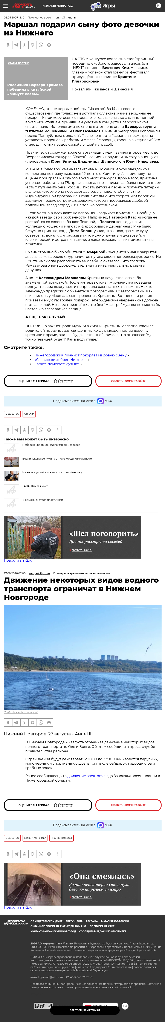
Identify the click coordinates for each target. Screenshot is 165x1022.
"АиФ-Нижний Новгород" (21, 712)
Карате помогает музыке (56, 364)
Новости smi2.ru (18, 560)
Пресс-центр (74, 921)
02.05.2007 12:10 (14, 17)
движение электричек (87, 776)
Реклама (92, 921)
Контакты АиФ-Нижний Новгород (53, 931)
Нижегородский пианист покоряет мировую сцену (80, 355)
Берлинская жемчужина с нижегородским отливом (57, 458)
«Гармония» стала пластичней (42, 499)
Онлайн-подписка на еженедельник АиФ (58, 926)
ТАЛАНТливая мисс (35, 486)
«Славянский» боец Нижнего (60, 360)
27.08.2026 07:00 (15, 573)
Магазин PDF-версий (115, 921)
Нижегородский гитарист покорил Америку (52, 472)
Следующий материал (85, 1010)
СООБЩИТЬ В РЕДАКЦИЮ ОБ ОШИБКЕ (102, 931)
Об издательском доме (47, 921)
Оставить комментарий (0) (128, 381)
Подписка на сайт (102, 926)
